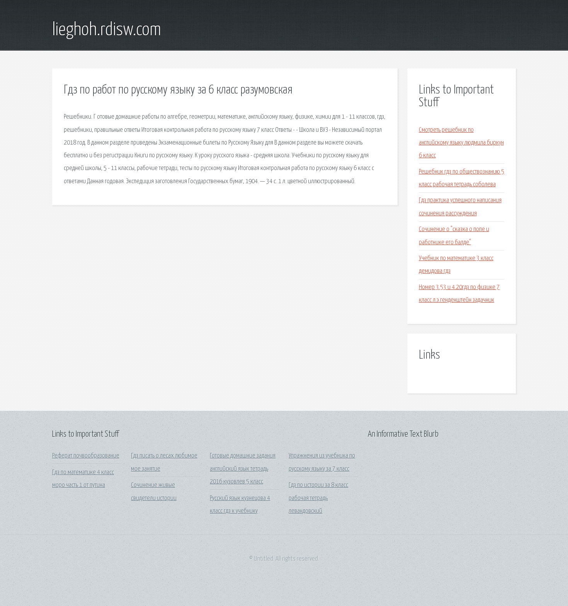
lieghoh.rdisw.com (106, 30)
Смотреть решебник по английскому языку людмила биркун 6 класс (461, 143)
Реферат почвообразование (85, 456)
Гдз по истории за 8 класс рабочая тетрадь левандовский (318, 498)
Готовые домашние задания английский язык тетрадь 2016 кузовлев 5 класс (242, 469)
